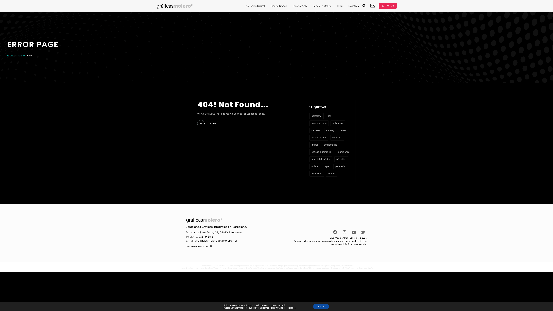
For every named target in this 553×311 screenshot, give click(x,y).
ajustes (292, 308)
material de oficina (320, 159)
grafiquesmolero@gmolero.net (216, 240)
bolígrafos (338, 123)
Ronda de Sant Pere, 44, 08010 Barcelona (214, 232)
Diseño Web (300, 6)
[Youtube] (354, 232)
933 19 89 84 (206, 236)
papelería (340, 166)
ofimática (341, 159)
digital (314, 144)
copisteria (337, 137)
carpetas (315, 130)
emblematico (330, 144)
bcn (329, 116)
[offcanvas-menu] (372, 5)
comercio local (318, 137)
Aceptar (321, 306)
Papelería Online (322, 6)
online (314, 166)
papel (326, 166)
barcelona (316, 116)
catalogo (330, 130)
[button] (364, 5)
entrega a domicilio (321, 152)
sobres (331, 173)
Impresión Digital (255, 6)
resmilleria (316, 173)
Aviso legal (336, 244)
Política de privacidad (356, 244)
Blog (340, 6)
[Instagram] (344, 232)
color (343, 130)
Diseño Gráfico (278, 6)
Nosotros (353, 6)
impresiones (343, 152)
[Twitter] (363, 232)
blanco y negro (318, 123)
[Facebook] (335, 232)
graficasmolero (16, 55)
